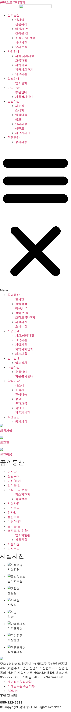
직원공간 (14, 137)
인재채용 (21, 124)
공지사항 (21, 142)
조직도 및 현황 (25, 38)
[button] (35, 218)
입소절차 (21, 83)
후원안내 (21, 92)
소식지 (19, 110)
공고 (18, 119)
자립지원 (21, 65)
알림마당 (14, 101)
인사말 (19, 20)
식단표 (19, 128)
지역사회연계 (24, 69)
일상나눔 (21, 115)
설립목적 (21, 24)
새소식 (19, 106)
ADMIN (13, 691)
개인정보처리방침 (20, 682)
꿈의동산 (14, 15)
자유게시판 (22, 133)
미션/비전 (21, 29)
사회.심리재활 (24, 56)
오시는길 (21, 47)
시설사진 (21, 42)
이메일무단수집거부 (21, 686)
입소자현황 (22, 494)
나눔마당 (14, 87)
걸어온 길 (21, 33)
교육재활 (21, 60)
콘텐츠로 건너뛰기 (12, 2)
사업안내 (14, 51)
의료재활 (21, 74)
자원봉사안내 (24, 96)
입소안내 (14, 78)
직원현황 (21, 499)
